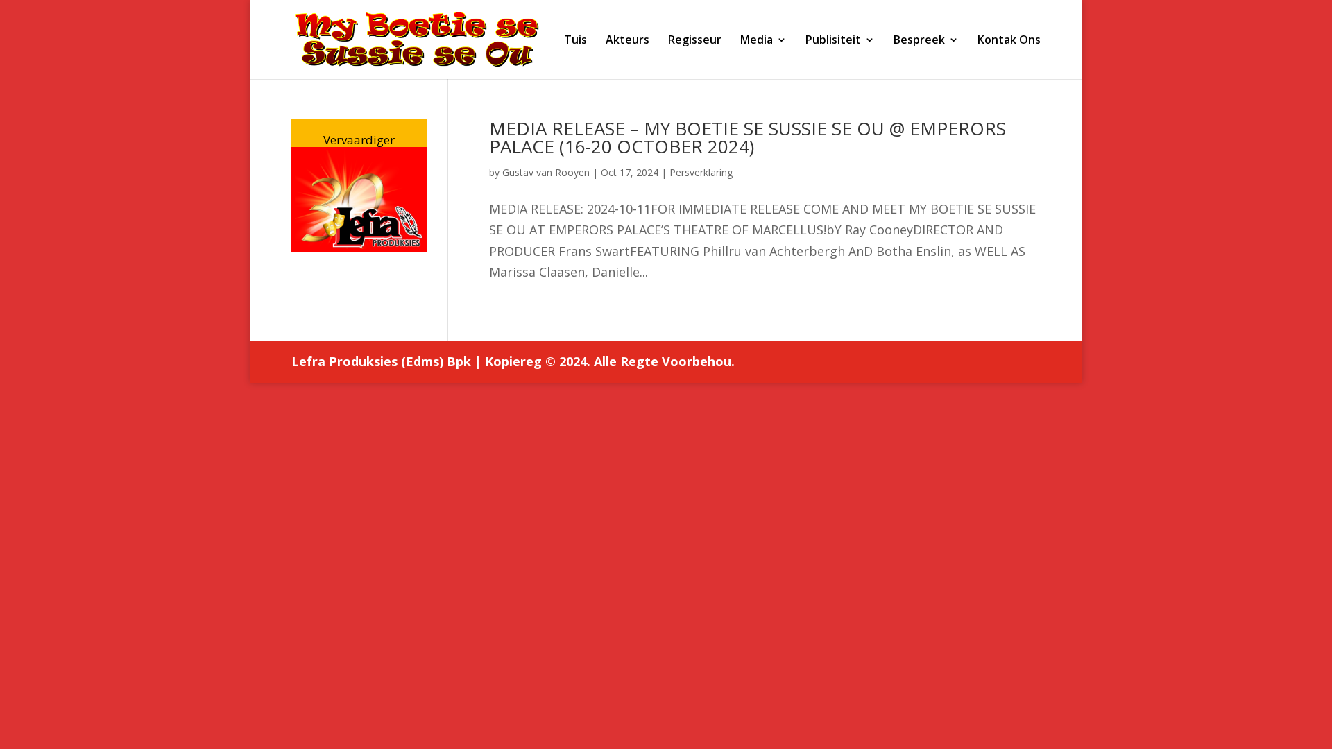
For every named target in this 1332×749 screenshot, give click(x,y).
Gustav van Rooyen (546, 172)
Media (756, 41)
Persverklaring (701, 172)
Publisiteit (833, 41)
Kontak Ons (1009, 41)
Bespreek (919, 41)
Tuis (575, 41)
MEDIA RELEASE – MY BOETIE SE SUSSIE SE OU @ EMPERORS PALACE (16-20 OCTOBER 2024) (747, 137)
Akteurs (627, 41)
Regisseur (695, 41)
